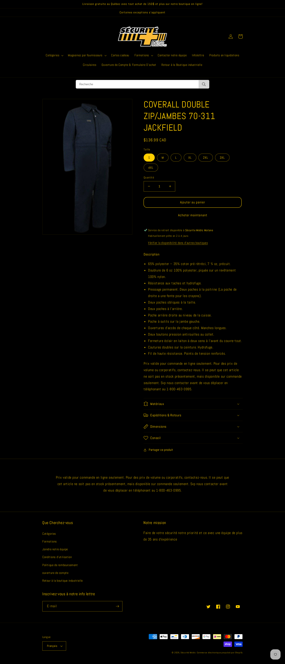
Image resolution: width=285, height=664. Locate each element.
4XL (150, 168)
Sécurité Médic (188, 652)
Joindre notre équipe (55, 549)
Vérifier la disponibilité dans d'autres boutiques (178, 243)
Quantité (149, 177)
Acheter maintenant (192, 215)
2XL (205, 158)
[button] (54, 55)
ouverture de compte (55, 573)
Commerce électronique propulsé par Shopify (220, 652)
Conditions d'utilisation (57, 557)
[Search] (204, 84)
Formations (49, 541)
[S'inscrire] (117, 606)
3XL (222, 158)
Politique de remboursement (60, 565)
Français (52, 646)
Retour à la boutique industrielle (62, 581)
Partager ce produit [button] (161, 450)
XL (190, 158)
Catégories (49, 534)
